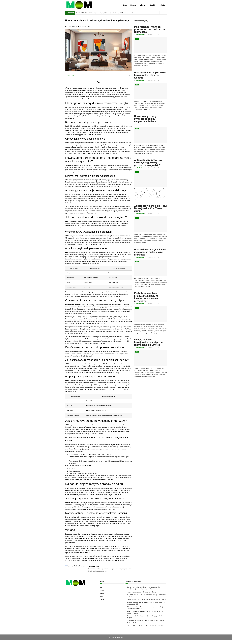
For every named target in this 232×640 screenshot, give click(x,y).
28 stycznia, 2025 (151, 34)
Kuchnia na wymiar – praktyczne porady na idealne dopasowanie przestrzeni (146, 297)
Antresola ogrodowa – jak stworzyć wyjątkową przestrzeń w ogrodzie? (148, 163)
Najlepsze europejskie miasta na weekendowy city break (146, 599)
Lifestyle (143, 5)
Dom (125, 5)
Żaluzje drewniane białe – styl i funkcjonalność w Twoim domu (150, 208)
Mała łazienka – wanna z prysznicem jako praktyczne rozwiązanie (149, 29)
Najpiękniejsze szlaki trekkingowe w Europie (142, 592)
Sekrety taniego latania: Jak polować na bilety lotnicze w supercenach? (145, 603)
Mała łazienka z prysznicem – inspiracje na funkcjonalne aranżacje (150, 252)
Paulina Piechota (140, 34)
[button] (129, 75)
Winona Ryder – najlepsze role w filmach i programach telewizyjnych (145, 621)
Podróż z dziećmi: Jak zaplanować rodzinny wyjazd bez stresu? (146, 595)
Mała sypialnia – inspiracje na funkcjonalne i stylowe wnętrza (150, 75)
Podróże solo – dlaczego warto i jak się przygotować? (145, 625)
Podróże (162, 5)
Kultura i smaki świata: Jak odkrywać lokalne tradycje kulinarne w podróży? (145, 607)
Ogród (152, 5)
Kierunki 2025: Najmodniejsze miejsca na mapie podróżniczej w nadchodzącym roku (100, 12)
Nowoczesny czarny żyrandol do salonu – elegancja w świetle (145, 119)
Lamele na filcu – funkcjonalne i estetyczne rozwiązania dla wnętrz (148, 342)
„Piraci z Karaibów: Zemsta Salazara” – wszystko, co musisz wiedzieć (145, 612)
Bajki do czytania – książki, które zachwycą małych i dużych (145, 616)
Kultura (133, 5)
